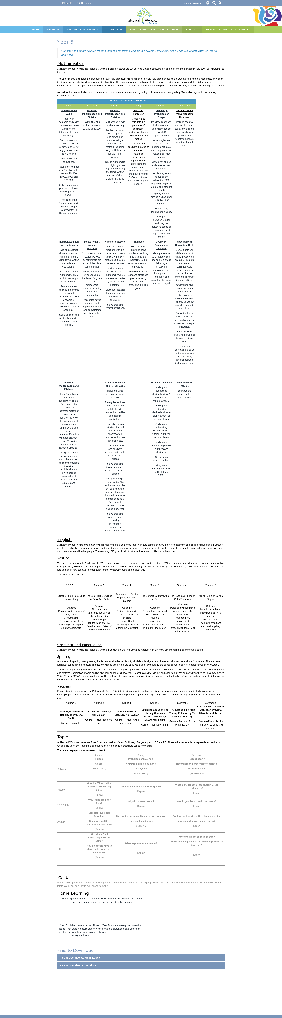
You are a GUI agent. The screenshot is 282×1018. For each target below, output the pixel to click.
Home (35, 29)
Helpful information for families (227, 29)
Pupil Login (65, 3)
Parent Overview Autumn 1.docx (80, 957)
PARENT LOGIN (83, 3)
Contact (192, 29)
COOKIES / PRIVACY (191, 3)
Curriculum (114, 29)
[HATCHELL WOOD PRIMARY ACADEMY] (141, 16)
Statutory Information (82, 29)
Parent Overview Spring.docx (78, 965)
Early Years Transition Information (154, 29)
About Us (53, 29)
